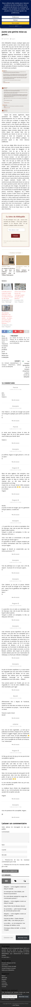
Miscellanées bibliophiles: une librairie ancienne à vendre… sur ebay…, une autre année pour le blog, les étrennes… (7, 318)
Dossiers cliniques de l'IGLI (9, 963)
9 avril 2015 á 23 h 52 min (15, 408)
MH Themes (16, 1005)
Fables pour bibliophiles (8, 970)
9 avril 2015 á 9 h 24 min (15, 502)
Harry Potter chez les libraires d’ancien (14, 906)
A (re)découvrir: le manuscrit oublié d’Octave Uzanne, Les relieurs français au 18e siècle (7, 295)
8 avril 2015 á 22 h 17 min (15, 581)
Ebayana (4, 979)
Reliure (3, 976)
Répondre (16, 400)
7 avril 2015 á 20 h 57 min (15, 726)
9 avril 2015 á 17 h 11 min (15, 429)
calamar (15, 724)
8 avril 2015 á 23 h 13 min (15, 562)
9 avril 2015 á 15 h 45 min (15, 451)
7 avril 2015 (6, 39)
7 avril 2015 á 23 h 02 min (15, 666)
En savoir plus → (6, 957)
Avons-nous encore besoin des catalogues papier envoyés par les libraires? (20, 295)
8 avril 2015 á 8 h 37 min (15, 628)
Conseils (4, 986)
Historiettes (5, 984)
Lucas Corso (5, 964)
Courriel (4, 850)
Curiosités (4, 983)
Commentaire (5, 832)
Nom (3, 845)
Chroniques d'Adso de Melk (9, 966)
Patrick (15, 387)
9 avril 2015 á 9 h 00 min (15, 522)
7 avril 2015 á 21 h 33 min (15, 698)
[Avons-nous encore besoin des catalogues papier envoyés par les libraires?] (20, 286)
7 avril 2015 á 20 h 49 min (15, 752)
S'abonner (15, 236)
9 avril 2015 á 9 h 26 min (15, 470)
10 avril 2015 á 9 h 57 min (15, 389)
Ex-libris (4, 981)
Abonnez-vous (22, 938)
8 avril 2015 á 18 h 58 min (15, 605)
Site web (4, 855)
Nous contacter (6, 999)
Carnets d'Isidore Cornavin (9, 968)
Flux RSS (12, 999)
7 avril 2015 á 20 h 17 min (15, 807)
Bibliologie (4, 977)
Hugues (13, 39)
